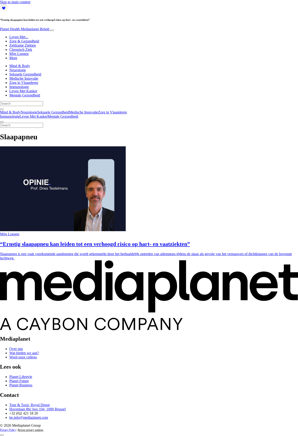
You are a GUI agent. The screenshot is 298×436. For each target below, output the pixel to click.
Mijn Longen (19, 54)
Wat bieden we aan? (24, 353)
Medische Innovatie (23, 78)
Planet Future (19, 381)
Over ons (16, 349)
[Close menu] (2, 122)
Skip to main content (15, 2)
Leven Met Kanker (23, 91)
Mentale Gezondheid (24, 95)
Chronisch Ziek (20, 49)
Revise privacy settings (30, 430)
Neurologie (17, 70)
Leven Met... (18, 37)
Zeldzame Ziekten (22, 45)
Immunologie (19, 87)
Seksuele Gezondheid (25, 74)
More (13, 58)
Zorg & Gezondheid (24, 41)
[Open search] (2, 109)
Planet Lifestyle (20, 377)
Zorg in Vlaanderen (23, 83)
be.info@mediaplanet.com (28, 417)
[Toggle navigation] (52, 30)
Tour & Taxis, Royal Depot (29, 405)
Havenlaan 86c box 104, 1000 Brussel (37, 409)
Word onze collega (23, 357)
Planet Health (24, 29)
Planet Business (20, 385)
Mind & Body (19, 66)
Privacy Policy (8, 430)
